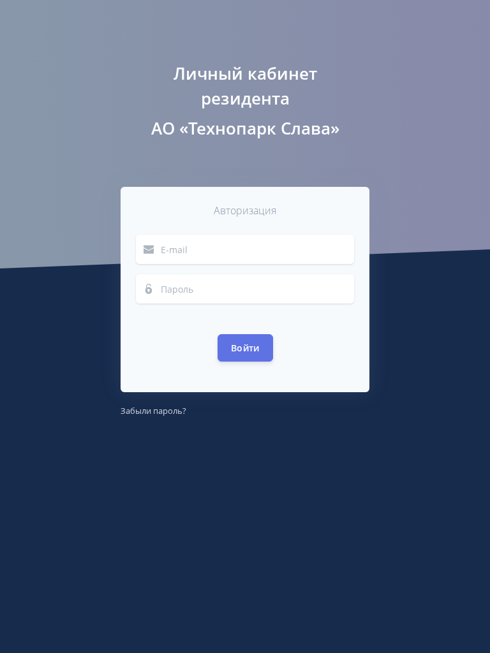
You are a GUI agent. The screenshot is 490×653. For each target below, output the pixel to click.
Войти (245, 348)
